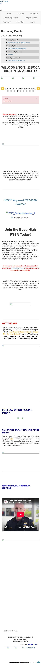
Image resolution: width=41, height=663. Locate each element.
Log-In (32, 22)
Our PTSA (20, 13)
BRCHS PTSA (32, 644)
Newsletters (20, 22)
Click (11, 439)
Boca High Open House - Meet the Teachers (19, 42)
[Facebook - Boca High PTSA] (18, 418)
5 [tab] (20, 91)
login (1, 1)
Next (38, 88)
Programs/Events (31, 18)
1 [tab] (8, 91)
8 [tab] (30, 91)
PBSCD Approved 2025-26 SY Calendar (20, 202)
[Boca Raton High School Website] (11, 650)
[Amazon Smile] (20, 460)
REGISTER (34, 13)
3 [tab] (14, 91)
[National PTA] (29, 650)
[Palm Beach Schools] (18, 650)
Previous (2, 88)
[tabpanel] (20, 88)
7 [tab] (27, 91)
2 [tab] (11, 91)
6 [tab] (24, 91)
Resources (6, 22)
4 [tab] (17, 91)
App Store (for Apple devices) (20, 332)
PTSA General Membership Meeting (17, 48)
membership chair (17, 268)
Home (9, 13)
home (6, 1)
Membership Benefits (11, 18)
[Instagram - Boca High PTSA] (22, 418)
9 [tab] (33, 91)
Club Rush (10, 54)
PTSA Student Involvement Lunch (16, 60)
